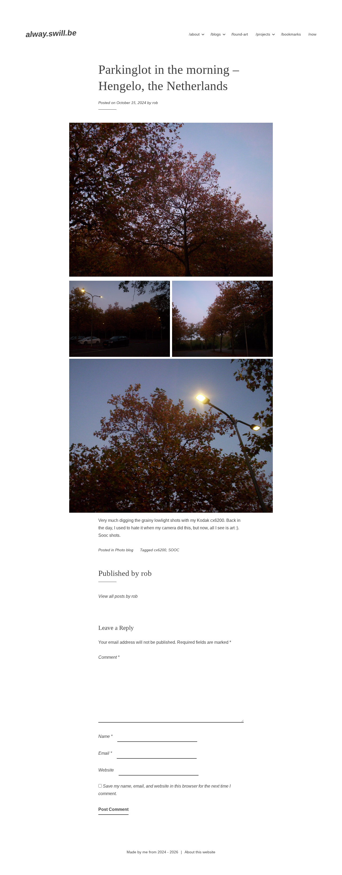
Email (105, 753)
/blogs (216, 34)
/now (312, 34)
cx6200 (160, 550)
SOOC (173, 550)
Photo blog (124, 550)
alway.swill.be (51, 33)
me (145, 852)
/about (194, 34)
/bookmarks (291, 34)
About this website (200, 852)
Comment (108, 657)
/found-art (239, 34)
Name (105, 736)
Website (106, 770)
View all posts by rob (118, 596)
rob (155, 103)
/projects (263, 34)
